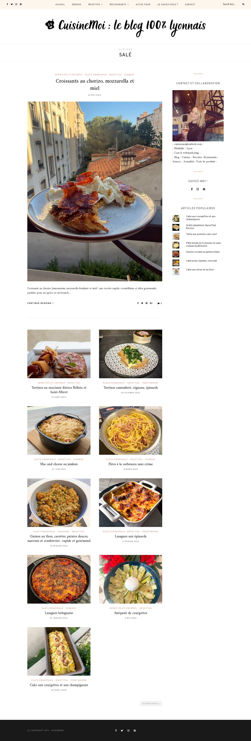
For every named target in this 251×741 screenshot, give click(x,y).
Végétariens (150, 383)
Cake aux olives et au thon (200, 269)
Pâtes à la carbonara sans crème (131, 464)
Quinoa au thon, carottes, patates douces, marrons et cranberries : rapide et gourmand (58, 539)
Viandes (129, 75)
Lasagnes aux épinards (130, 537)
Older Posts (151, 704)
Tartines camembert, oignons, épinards (131, 388)
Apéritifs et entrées (68, 75)
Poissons (63, 532)
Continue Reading (39, 303)
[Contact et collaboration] (198, 115)
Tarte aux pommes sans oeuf (201, 234)
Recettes (94, 4)
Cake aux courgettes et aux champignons (59, 685)
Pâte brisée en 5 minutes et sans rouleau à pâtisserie (203, 245)
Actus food (143, 4)
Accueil (60, 4)
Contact (190, 4)
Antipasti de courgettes (130, 613)
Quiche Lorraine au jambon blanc (203, 252)
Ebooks (76, 4)
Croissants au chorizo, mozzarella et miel (95, 84)
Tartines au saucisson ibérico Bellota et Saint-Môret (59, 390)
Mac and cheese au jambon (59, 464)
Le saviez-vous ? (168, 4)
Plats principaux (96, 75)
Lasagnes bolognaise (59, 613)
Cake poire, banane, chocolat (201, 260)
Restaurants (118, 4)
